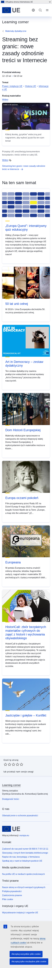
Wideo (5, 99)
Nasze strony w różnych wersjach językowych (23, 887)
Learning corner (11, 785)
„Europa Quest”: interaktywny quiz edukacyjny (26, 227)
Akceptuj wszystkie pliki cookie (26, 954)
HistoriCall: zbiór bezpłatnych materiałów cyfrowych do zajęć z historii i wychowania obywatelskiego (25, 632)
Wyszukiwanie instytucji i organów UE (20, 912)
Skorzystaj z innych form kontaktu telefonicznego (25, 853)
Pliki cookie (7, 899)
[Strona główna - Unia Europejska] (16, 10)
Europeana (13, 562)
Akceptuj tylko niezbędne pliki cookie (28, 961)
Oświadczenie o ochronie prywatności (20, 815)
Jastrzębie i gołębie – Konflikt (25, 715)
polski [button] (33, 10)
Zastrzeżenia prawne (12, 895)
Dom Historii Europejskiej (23, 430)
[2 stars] (7, 764)
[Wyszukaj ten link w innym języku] (10, 160)
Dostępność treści (10, 799)
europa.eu (24, 835)
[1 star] (5, 764)
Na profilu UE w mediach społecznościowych (23, 874)
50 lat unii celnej (16, 304)
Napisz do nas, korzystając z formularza (21, 857)
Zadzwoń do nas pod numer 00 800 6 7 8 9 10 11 (25, 849)
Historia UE (30, 86)
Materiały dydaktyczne (15, 31)
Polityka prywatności (12, 891)
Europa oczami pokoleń (21, 498)
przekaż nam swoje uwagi (20, 771)
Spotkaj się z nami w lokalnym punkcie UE (22, 861)
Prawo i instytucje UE (12, 86)
